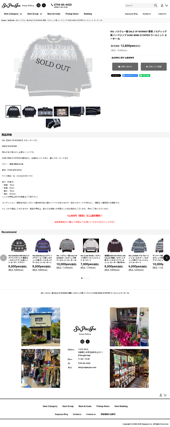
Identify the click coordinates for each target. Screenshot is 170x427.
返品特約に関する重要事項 (123, 58)
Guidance (147, 14)
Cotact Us (162, 14)
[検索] (156, 5)
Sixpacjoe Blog (131, 14)
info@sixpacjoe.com (87, 367)
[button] (17, 65)
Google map (85, 355)
